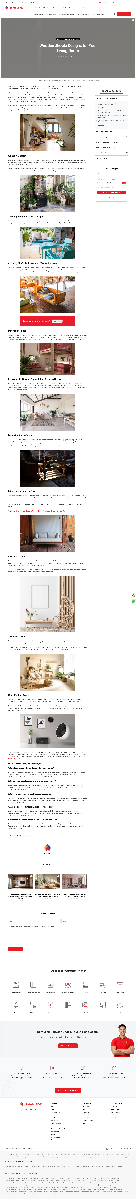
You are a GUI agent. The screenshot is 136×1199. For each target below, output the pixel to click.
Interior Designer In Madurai (58, 1185)
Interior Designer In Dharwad (63, 1180)
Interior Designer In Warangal (48, 1194)
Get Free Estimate (124, 14)
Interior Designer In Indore (44, 1182)
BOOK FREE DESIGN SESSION (68, 1090)
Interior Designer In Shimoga (100, 1189)
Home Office (99, 8)
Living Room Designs (48, 1166)
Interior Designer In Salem (84, 1189)
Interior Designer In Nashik (43, 1187)
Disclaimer (53, 1140)
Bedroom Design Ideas (104, 137)
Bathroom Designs (110, 1166)
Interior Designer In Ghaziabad (95, 1180)
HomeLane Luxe (34, 8)
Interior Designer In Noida (110, 1187)
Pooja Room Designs (86, 1166)
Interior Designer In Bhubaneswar (111, 1178)
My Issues (85, 1109)
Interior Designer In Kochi (110, 1182)
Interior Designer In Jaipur (59, 1182)
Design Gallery (43, 8)
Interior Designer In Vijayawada (12, 1194)
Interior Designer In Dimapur (79, 1180)
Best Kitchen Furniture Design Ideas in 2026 (111, 107)
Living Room (72, 8)
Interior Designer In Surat (11, 1191)
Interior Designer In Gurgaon (112, 1180)
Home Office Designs (98, 1166)
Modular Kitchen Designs (24, 1166)
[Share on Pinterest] (133, 20)
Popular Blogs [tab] (20, 1161)
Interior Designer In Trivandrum (104, 1191)
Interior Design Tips (98, 14)
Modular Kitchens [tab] (21, 1173)
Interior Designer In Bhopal (94, 1178)
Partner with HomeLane (12, 2)
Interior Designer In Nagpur (28, 1187)
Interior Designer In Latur (26, 1185)
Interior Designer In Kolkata (11, 1185)
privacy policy (120, 195)
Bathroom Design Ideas (104, 158)
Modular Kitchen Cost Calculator (59, 1128)
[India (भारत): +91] (99, 179)
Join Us (33, 2)
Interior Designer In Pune (40, 1189)
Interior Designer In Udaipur (121, 1191)
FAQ (84, 1123)
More (105, 8)
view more (101, 125)
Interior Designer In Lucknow (41, 1185)
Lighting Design (8, 1168)
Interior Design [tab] (9, 1173)
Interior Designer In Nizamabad (94, 1187)
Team (52, 1106)
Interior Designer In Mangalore (74, 1185)
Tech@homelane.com (56, 1123)
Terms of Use (86, 1117)
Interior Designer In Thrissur (41, 1191)
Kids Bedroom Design (61, 1166)
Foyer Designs (120, 1166)
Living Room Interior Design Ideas (68, 39)
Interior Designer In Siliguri (115, 1189)
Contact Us (86, 1112)
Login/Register (126, 2)
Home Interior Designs (10, 1166)
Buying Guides (114, 1106)
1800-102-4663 (127, 1149)
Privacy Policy (54, 1117)
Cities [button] (39, 2)
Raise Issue (86, 1106)
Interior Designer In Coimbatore (46, 1180)
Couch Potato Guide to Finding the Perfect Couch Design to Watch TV (40, 511)
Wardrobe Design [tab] (33, 1173)
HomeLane (12, 758)
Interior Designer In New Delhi (77, 1187)
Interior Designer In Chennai (29, 1180)
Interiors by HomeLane (84, 14)
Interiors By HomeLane (116, 1115)
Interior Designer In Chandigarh (12, 1180)
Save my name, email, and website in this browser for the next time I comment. (32, 926)
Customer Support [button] (104, 2)
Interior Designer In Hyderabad (28, 1182)
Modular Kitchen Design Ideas (106, 98)
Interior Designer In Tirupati (56, 1191)
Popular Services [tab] (10, 1161)
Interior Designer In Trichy (87, 1191)
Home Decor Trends (103, 153)
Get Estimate (54, 1115)
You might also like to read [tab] (34, 1161)
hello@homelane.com (114, 1149)
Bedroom (65, 8)
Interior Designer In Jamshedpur (76, 1182)
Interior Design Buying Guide (66, 14)
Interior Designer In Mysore (106, 1185)
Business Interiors (55, 1137)
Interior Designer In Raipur (54, 1189)
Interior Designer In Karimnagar (94, 1182)
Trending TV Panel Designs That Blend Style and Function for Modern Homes (20, 896)
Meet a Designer (68, 1046)
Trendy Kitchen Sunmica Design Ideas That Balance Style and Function (110, 103)
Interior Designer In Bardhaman (30, 1178)
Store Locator (116, 2)
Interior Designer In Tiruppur (72, 1191)
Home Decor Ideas (51, 14)
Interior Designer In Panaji (11, 1189)
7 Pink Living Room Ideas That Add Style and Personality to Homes (74, 895)
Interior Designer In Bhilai (79, 1178)
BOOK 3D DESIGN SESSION (111, 192)
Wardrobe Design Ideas (104, 131)
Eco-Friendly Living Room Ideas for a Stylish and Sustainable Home (47, 895)
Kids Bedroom (54, 1134)
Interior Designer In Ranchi (69, 1189)
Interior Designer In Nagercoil (12, 1187)
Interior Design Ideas (116, 1112)
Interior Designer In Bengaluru (63, 1178)
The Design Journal (37, 14)
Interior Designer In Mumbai (91, 1185)
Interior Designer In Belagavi (47, 1178)
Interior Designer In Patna (25, 1189)
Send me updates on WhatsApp (104, 182)
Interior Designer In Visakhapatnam (30, 1194)
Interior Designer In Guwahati (12, 1182)
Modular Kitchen (51, 8)
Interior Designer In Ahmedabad (12, 1178)
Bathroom (79, 8)
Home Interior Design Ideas (105, 147)
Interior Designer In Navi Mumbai (60, 1187)
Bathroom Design (55, 1131)
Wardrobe (60, 8)
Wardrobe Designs (36, 1166)
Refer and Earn (24, 2)
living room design (27, 99)
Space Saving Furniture (89, 8)
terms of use (111, 197)
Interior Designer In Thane (25, 1191)
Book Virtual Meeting (56, 1126)
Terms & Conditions (88, 1120)
